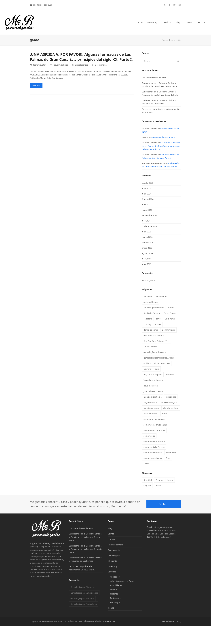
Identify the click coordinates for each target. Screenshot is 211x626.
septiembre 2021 (149, 215)
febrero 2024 (147, 199)
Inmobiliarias (116, 585)
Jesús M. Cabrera (60, 65)
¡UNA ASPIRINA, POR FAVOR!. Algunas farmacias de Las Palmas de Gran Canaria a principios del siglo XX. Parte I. (81, 57)
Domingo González (152, 324)
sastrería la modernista (154, 419)
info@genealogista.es (42, 5)
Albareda (147, 296)
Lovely (170, 480)
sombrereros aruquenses (155, 424)
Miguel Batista (150, 402)
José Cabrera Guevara (153, 391)
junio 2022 (146, 204)
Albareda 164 (161, 296)
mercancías (170, 396)
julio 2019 (146, 258)
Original (147, 485)
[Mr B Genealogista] (47, 536)
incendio (170, 374)
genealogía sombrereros (154, 352)
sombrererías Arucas (152, 452)
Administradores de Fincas (122, 581)
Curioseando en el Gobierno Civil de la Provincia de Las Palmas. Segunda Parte (85, 549)
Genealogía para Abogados (82, 587)
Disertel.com (109, 621)
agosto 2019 (147, 253)
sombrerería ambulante (154, 441)
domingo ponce (150, 329)
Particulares (115, 598)
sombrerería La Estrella (154, 447)
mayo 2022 (147, 210)
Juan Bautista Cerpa (152, 396)
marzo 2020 (147, 237)
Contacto (163, 504)
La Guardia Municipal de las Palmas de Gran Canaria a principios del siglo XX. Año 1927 (161, 145)
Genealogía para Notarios (82, 598)
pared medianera (151, 408)
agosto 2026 (147, 183)
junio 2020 (146, 231)
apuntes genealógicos (153, 307)
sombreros (171, 452)
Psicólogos (115, 602)
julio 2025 (146, 188)
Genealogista (114, 550)
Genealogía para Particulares (83, 604)
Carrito (111, 533)
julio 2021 (146, 220)
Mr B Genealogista (168, 402)
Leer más (36, 85)
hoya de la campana (152, 374)
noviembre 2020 (149, 226)
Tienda (111, 607)
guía (157, 368)
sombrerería (149, 435)
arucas (171, 307)
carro (158, 318)
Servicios (112, 571)
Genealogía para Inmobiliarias (84, 592)
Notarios (114, 593)
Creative (159, 480)
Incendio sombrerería (153, 380)
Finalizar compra (115, 544)
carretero (147, 318)
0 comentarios (101, 65)
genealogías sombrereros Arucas (158, 357)
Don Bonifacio (168, 329)
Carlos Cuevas (170, 313)
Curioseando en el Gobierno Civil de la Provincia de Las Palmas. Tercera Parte (85, 537)
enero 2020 (147, 247)
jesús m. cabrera (150, 385)
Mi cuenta (112, 560)
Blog (110, 528)
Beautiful (147, 480)
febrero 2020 (147, 242)
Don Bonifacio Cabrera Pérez (156, 341)
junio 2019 (146, 264)
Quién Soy (112, 566)
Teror (168, 458)
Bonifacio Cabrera (151, 313)
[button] (198, 22)
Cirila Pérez (170, 318)
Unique (158, 485)
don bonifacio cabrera (153, 335)
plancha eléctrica (170, 408)
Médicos (114, 589)
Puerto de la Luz (150, 413)
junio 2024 (146, 193)
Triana (146, 463)
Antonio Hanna (150, 302)
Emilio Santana (150, 346)
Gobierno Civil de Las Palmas (156, 363)
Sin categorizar (81, 65)
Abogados (115, 576)
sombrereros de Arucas (154, 430)
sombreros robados (152, 458)
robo (164, 413)
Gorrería (147, 368)
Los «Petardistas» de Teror (154, 77)
